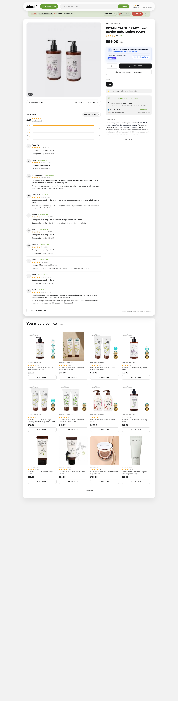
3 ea (109, 84)
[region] (63, 59)
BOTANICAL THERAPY (113, 23)
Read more (127, 139)
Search (124, 6)
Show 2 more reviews (37, 310)
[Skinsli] (31, 6)
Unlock (138, 13)
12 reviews (124, 36)
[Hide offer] (145, 14)
